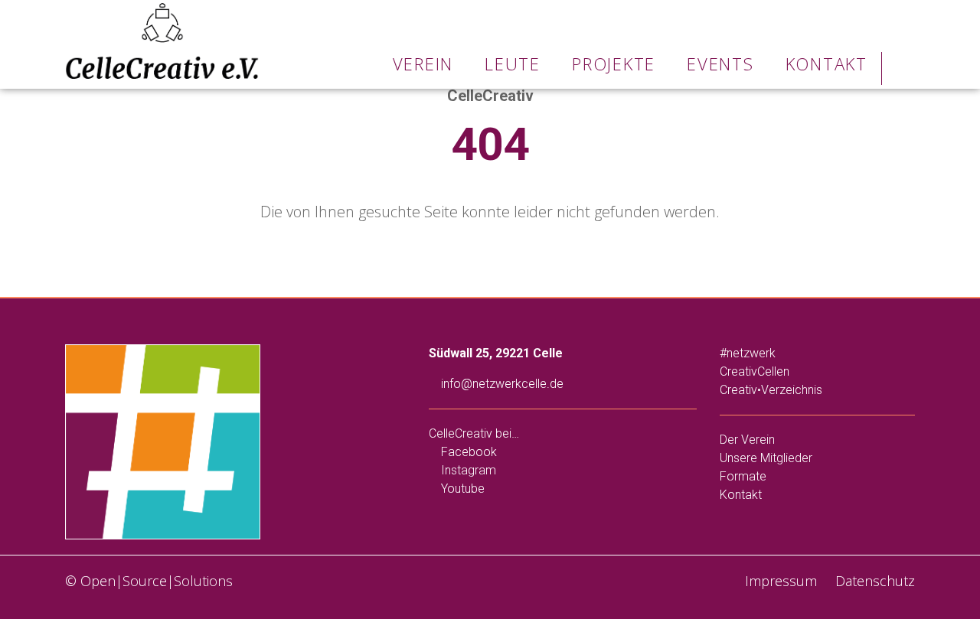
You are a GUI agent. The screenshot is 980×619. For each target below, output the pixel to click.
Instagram (467, 470)
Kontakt (826, 63)
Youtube (461, 488)
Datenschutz (873, 581)
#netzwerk (748, 353)
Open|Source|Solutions (156, 581)
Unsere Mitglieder (766, 458)
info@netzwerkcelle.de (501, 383)
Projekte (613, 63)
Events (720, 63)
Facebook (467, 452)
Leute (513, 63)
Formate (743, 476)
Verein (423, 63)
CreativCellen (754, 371)
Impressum (779, 581)
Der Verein (747, 439)
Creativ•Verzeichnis (771, 390)
